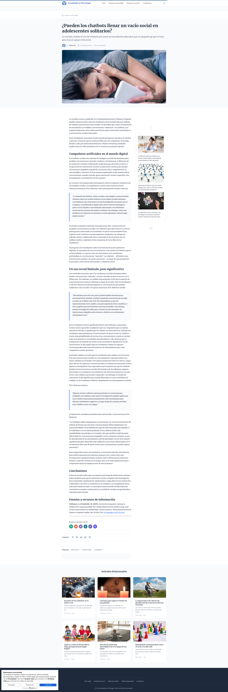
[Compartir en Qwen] (95, 526)
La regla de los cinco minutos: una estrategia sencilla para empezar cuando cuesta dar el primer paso (149, 214)
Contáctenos (147, 3)
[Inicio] (62, 15)
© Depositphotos (158, 101)
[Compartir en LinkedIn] (81, 537)
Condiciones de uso (99, 681)
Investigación (98, 550)
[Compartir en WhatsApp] (85, 537)
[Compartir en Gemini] (81, 526)
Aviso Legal (87, 681)
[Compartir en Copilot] (90, 526)
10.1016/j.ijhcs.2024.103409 (114, 512)
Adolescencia (75, 550)
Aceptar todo (48, 685)
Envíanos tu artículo (133, 3)
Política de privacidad (127, 681)
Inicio (103, 3)
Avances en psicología (116, 3)
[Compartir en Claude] (76, 526)
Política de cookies (113, 681)
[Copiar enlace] (89, 537)
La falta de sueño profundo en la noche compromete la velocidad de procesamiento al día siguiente (149, 158)
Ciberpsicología (86, 550)
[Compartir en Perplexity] (85, 526)
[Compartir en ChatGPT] (71, 526)
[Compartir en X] (77, 537)
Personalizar (11, 685)
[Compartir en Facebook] (72, 537)
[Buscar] (164, 3)
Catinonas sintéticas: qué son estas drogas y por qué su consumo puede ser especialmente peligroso (150, 187)
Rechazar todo (29, 685)
